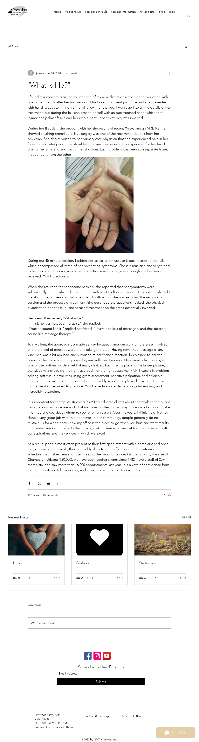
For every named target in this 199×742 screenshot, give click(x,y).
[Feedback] (100, 539)
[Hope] (36, 539)
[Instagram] (97, 656)
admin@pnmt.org (97, 716)
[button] (188, 14)
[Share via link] (58, 483)
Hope (17, 562)
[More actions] (169, 73)
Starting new (147, 562)
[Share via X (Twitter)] (39, 483)
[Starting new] (162, 539)
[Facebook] (88, 656)
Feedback (82, 562)
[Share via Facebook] (29, 483)
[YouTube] (107, 656)
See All (186, 516)
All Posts (13, 46)
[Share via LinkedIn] (48, 483)
